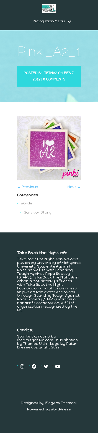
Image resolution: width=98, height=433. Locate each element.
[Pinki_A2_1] (49, 178)
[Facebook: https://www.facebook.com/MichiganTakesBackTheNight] (34, 366)
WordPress (61, 409)
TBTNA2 (50, 73)
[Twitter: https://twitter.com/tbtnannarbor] (46, 366)
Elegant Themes (60, 403)
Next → (74, 187)
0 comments (54, 79)
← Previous (27, 187)
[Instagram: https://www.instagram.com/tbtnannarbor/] (22, 366)
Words (26, 203)
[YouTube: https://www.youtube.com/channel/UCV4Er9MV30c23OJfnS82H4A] (58, 366)
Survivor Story (38, 212)
